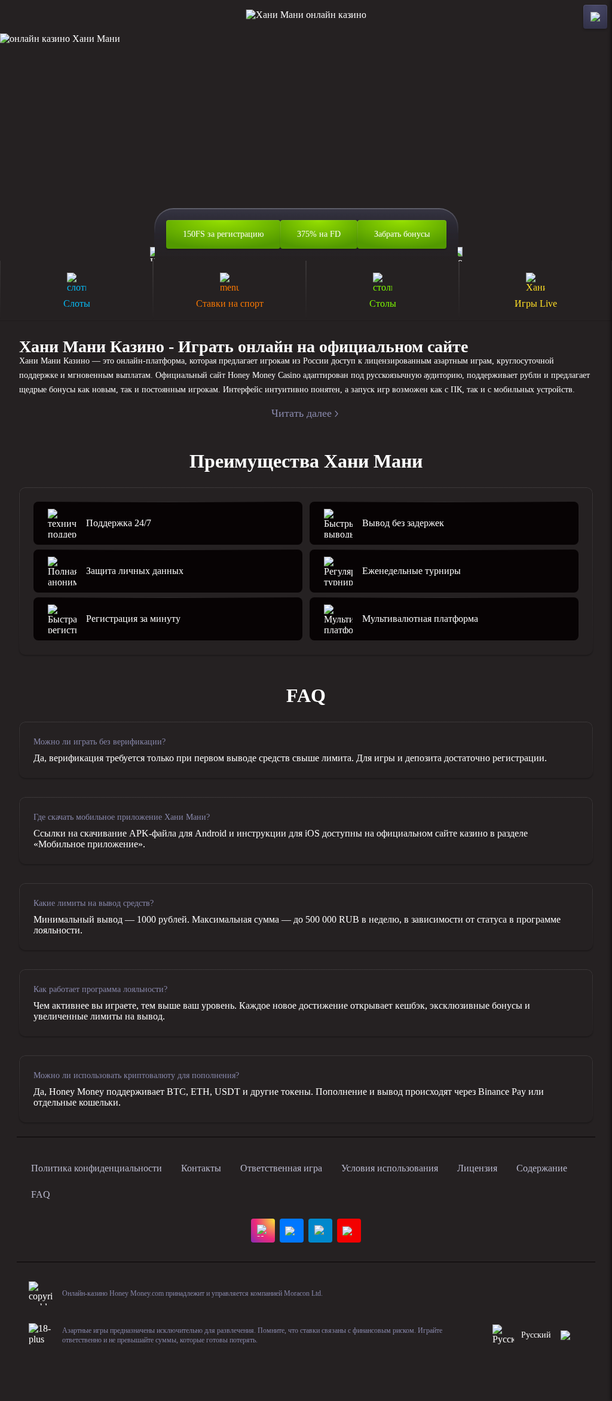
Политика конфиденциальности (96, 1168)
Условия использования (389, 1168)
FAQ (40, 1194)
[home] (306, 17)
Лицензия (477, 1168)
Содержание (541, 1168)
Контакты (201, 1168)
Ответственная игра (281, 1168)
